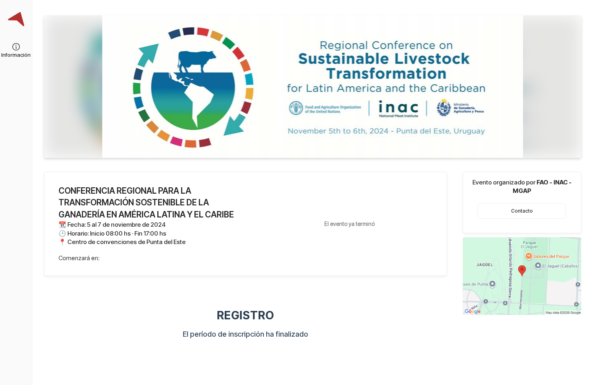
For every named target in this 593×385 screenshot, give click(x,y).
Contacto (522, 211)
